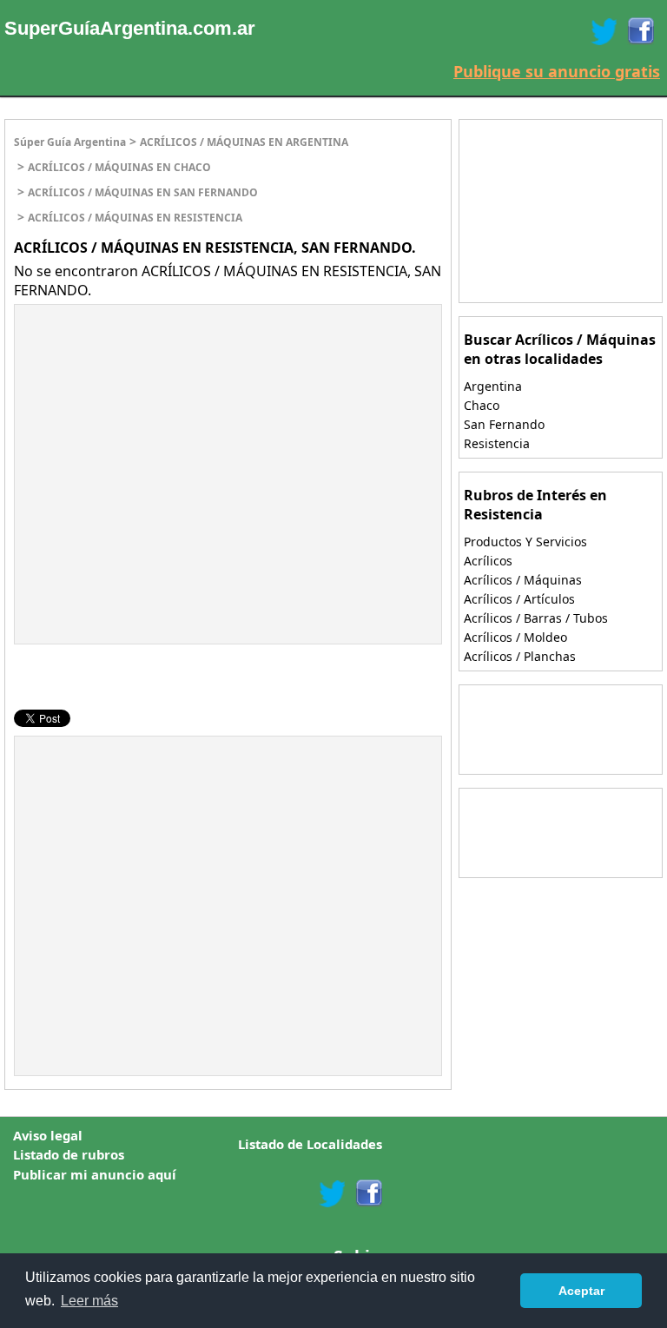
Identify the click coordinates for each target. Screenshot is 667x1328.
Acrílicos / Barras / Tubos (536, 618)
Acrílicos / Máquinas (523, 580)
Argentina (493, 386)
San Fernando (504, 424)
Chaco (481, 405)
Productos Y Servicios (525, 541)
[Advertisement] (161, 430)
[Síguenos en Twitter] (604, 31)
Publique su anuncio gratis (556, 71)
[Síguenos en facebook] (367, 1193)
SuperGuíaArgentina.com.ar (129, 28)
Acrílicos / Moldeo (515, 637)
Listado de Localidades (310, 1144)
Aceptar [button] (581, 1291)
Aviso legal (48, 1135)
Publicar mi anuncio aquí (94, 1174)
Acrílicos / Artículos (519, 599)
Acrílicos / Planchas (520, 656)
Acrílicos (488, 560)
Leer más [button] (89, 1300)
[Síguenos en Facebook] (639, 31)
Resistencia (497, 443)
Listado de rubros (68, 1154)
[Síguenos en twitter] (332, 1193)
